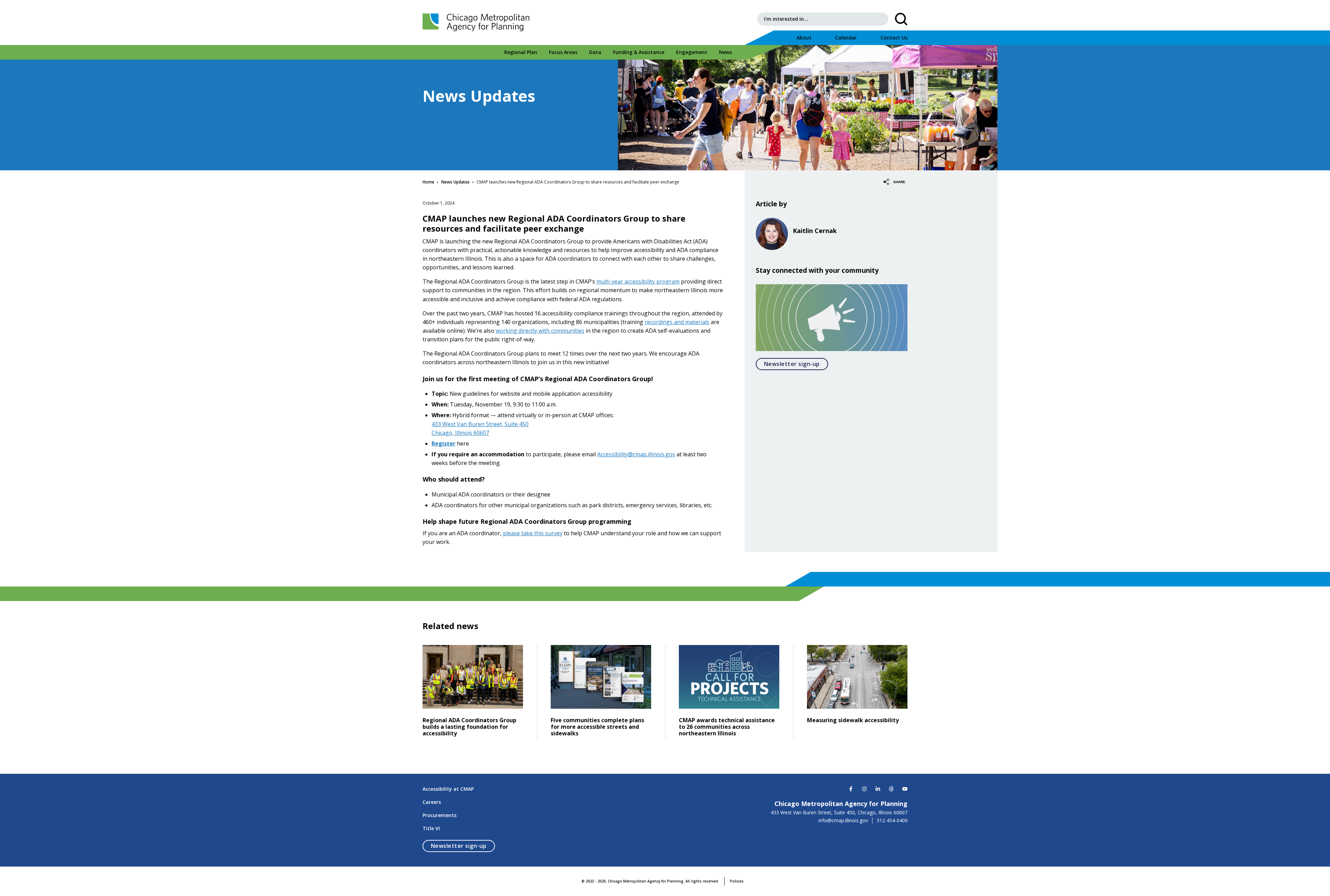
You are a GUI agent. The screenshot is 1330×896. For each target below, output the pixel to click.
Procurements (439, 815)
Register (443, 443)
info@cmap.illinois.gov (843, 820)
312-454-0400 (892, 820)
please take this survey (532, 533)
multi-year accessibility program (638, 281)
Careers (432, 802)
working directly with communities (540, 330)
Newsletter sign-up (796, 364)
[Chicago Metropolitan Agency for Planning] (478, 23)
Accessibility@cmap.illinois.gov (636, 454)
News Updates (455, 182)
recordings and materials (677, 322)
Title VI (431, 828)
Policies (737, 881)
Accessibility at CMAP (448, 789)
